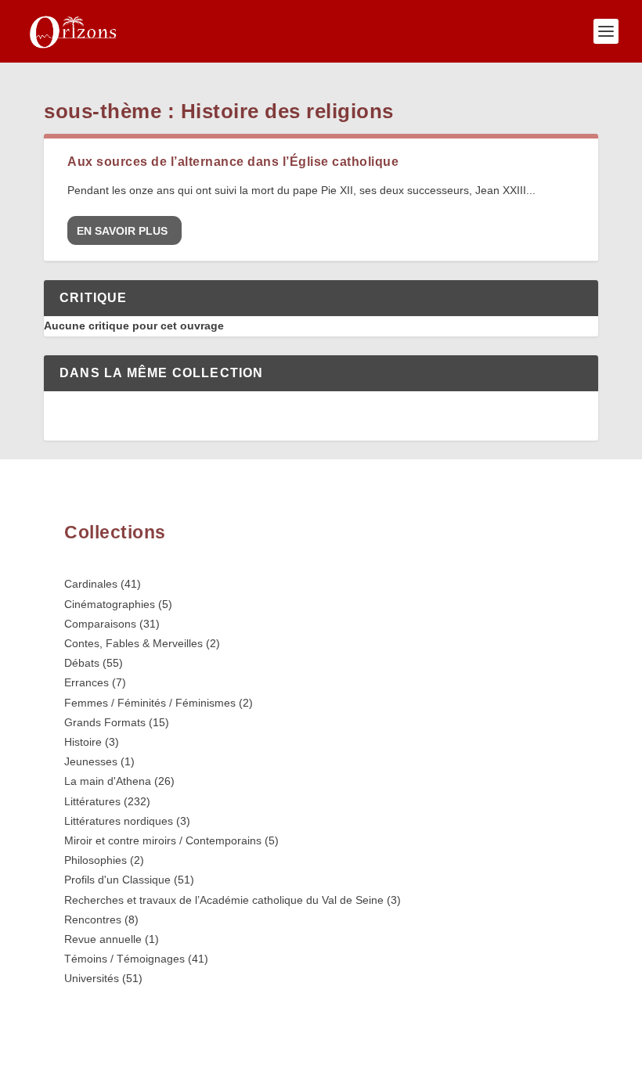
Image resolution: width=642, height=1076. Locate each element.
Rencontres (92, 919)
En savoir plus (122, 231)
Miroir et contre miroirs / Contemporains (162, 840)
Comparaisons (100, 623)
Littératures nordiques (118, 821)
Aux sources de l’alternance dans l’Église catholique (233, 161)
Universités (91, 978)
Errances (86, 682)
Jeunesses (90, 761)
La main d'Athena (107, 781)
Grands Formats (105, 722)
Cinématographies (109, 604)
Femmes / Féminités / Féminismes (150, 702)
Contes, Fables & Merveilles (133, 643)
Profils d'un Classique (117, 879)
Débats (81, 663)
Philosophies (95, 860)
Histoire (83, 742)
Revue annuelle (103, 939)
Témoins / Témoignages (124, 958)
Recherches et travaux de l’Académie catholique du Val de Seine (224, 900)
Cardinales (90, 584)
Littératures (92, 801)
